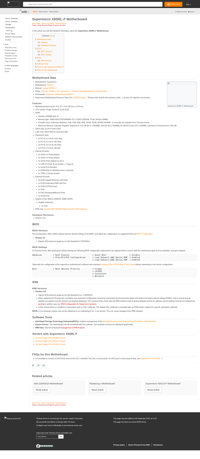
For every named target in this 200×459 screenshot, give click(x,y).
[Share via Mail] (45, 366)
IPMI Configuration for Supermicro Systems (78, 304)
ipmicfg (41, 304)
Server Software (11, 21)
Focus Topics (10, 34)
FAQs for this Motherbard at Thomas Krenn (89, 91)
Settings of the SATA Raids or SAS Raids (118, 264)
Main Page (36, 23)
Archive (8, 40)
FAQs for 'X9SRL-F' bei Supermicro (55, 91)
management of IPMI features (73, 328)
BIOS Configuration (145, 234)
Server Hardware (48, 23)
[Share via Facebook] (34, 366)
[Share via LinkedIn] (40, 366)
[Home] (13, 4)
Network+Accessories (13, 37)
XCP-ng (9, 31)
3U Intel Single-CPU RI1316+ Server (50, 344)
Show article (42, 390)
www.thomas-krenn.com (73, 425)
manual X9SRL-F (49, 88)
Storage (8, 24)
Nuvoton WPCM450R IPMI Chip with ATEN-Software (65, 209)
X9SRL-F (50, 85)
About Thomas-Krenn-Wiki (139, 445)
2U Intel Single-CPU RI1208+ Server (50, 338)
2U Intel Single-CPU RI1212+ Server (50, 341)
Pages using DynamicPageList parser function (49, 25)
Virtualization (10, 28)
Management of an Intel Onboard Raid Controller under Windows (129, 321)
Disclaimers (158, 445)
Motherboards (61, 23)
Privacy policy (119, 445)
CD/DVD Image (79, 98)
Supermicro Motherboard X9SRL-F (60, 94)
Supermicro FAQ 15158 (150, 359)
